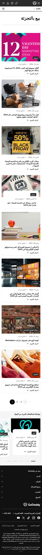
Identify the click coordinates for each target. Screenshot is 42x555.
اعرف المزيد (31, 451)
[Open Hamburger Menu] (39, 3)
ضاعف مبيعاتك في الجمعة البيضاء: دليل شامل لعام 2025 (21, 204)
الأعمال (36, 104)
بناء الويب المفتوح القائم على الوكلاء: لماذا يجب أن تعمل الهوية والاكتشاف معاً (26, 443)
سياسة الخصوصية (22, 525)
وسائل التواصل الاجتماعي (30, 330)
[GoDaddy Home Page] (31, 504)
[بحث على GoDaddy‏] (3, 8)
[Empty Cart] (3, 3)
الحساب (37, 492)
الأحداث (35, 283)
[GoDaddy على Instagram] (33, 519)
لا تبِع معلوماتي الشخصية (21, 529)
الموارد (38, 481)
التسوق (37, 497)
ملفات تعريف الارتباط (8, 525)
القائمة (38, 9)
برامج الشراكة (35, 487)
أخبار (34, 433)
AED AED (7, 513)
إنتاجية (36, 151)
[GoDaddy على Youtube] (18, 519)
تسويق (36, 58)
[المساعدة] (12, 3)
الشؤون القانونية (35, 525)
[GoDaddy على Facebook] (38, 519)
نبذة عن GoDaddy (34, 471)
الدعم (38, 476)
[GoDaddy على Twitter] (23, 519)
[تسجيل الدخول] (8, 3)
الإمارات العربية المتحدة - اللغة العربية (27, 513)
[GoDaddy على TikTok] (28, 519)
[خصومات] (16, 3)
